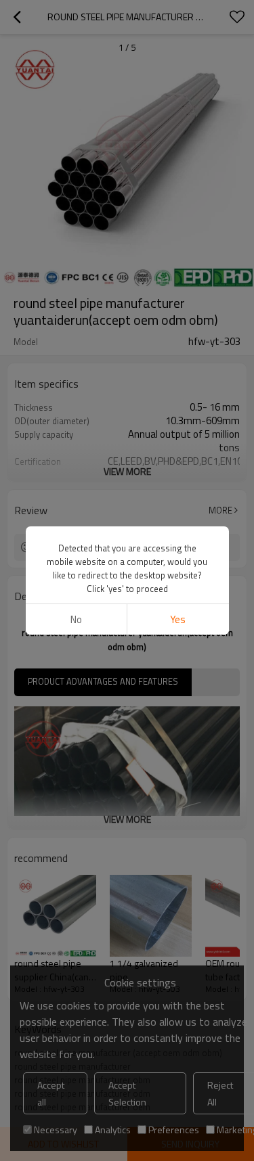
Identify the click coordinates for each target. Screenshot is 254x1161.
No (76, 619)
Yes (178, 619)
